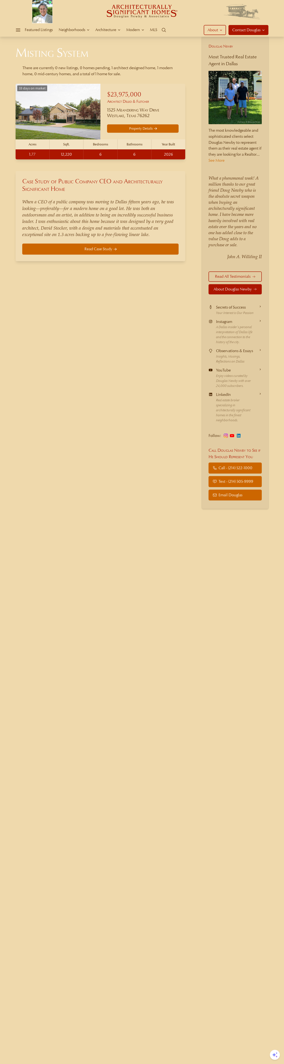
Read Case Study (98, 248)
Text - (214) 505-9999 (236, 481)
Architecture (105, 29)
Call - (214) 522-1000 (235, 467)
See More (217, 160)
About (212, 30)
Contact (246, 30)
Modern (133, 29)
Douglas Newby (221, 46)
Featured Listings (39, 29)
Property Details (141, 128)
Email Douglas (230, 495)
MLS (153, 29)
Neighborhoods (72, 29)
